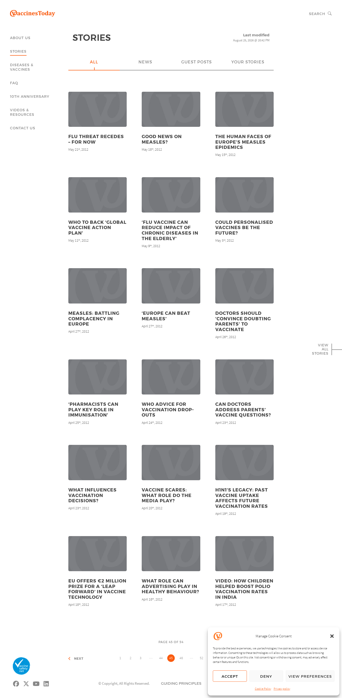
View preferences (310, 676)
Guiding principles (181, 683)
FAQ (14, 83)
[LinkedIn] (46, 682)
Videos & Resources (22, 112)
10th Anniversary (29, 96)
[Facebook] (16, 682)
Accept (230, 676)
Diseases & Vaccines (21, 67)
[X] (26, 682)
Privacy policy (282, 688)
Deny (266, 676)
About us (20, 38)
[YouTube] (36, 682)
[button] (331, 636)
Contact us (22, 128)
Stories (18, 51)
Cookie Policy (263, 688)
